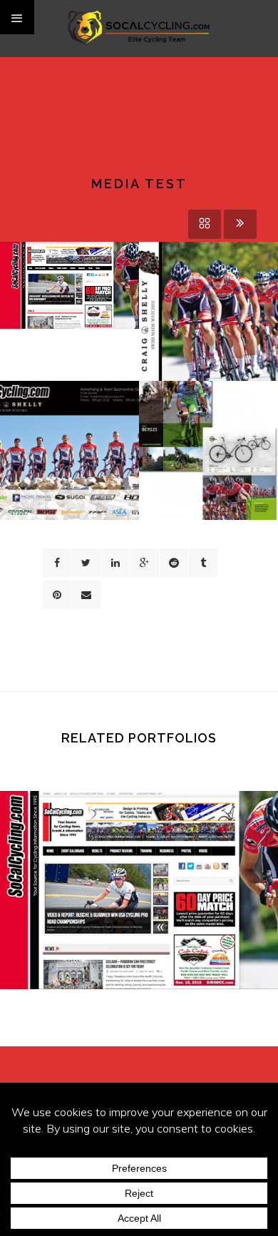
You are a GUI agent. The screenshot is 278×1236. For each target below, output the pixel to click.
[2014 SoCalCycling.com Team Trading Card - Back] (69, 440)
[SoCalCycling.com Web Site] (69, 271)
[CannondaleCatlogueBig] (208, 440)
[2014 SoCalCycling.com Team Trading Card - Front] (208, 301)
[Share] (57, 562)
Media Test (139, 910)
